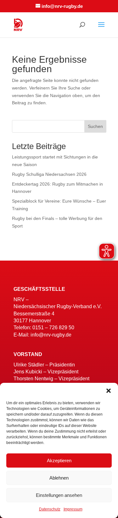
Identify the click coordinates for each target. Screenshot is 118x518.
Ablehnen (59, 478)
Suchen (95, 126)
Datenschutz (49, 509)
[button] (108, 391)
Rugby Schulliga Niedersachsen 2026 (49, 174)
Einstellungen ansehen (59, 495)
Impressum (73, 509)
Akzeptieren (59, 460)
